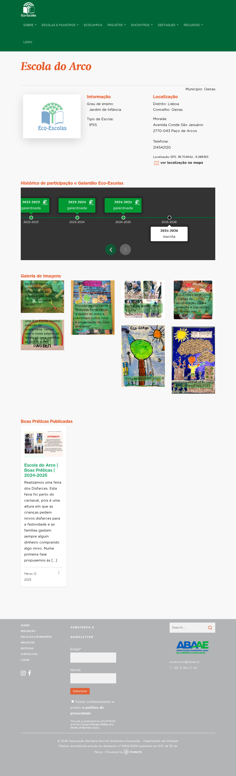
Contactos (29, 654)
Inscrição (28, 631)
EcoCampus (93, 25)
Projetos (28, 642)
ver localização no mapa (181, 163)
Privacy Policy (99, 724)
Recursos (192, 25)
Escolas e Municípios (36, 637)
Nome (75, 670)
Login (27, 42)
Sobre (25, 625)
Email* (75, 649)
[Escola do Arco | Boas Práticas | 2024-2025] (52, 573)
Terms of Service (81, 727)
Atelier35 (136, 752)
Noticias (27, 648)
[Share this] (58, 573)
